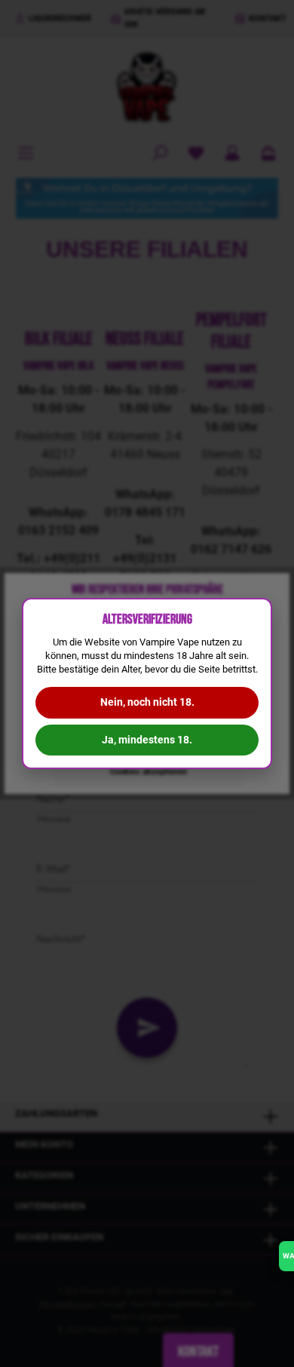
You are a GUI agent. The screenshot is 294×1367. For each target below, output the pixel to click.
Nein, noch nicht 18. (147, 702)
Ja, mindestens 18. (147, 740)
